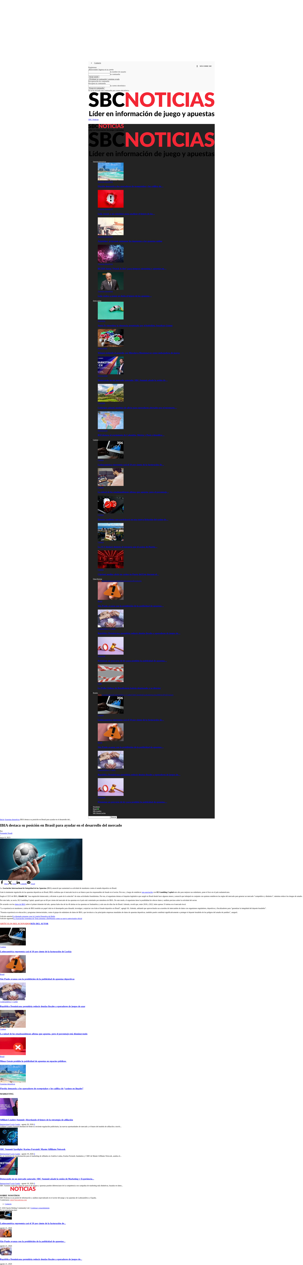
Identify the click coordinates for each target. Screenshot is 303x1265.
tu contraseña (115, 74)
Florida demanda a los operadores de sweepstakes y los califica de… (130, 186)
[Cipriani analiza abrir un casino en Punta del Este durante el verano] (111, 568)
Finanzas (111, 581)
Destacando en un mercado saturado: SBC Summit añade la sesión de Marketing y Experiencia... (47, 1179)
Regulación (137, 581)
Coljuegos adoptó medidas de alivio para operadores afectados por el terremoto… (137, 407)
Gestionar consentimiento (40, 1208)
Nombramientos (127, 581)
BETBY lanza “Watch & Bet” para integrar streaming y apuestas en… (132, 268)
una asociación (147, 892)
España (145, 695)
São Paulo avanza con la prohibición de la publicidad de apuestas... (32, 1241)
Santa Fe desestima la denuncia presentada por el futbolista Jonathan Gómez (135, 325)
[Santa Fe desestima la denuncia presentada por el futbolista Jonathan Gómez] (111, 319)
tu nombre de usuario (118, 72)
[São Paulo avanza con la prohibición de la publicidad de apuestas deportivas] (111, 599)
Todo (100, 581)
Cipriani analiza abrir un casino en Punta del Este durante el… (128, 574)
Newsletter (96, 807)
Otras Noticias (97, 579)
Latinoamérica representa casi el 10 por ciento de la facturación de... (33, 1223)
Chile (100, 684)
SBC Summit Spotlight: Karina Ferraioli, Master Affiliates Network (32, 1149)
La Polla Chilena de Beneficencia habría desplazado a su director (129, 688)
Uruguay (170, 695)
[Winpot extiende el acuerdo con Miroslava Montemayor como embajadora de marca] (111, 346)
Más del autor (39, 923)
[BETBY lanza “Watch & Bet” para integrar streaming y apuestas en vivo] (111, 262)
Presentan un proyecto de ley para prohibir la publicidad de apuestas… (132, 660)
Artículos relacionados (15, 923)
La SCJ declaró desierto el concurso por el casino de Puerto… (127, 547)
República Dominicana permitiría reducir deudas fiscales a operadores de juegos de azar (42, 1006)
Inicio (2, 820)
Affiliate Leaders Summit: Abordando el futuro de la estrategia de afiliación (36, 1120)
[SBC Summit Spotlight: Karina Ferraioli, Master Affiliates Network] (9, 1145)
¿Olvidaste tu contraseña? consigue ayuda (103, 79)
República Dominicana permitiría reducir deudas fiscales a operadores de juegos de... (41, 1259)
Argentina (101, 321)
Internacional (102, 376)
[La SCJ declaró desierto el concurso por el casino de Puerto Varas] (111, 540)
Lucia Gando (15, 1124)
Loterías (118, 581)
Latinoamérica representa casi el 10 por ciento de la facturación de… (131, 464)
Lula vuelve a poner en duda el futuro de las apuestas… (125, 296)
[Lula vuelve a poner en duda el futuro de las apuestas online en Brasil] (111, 289)
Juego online (97, 301)
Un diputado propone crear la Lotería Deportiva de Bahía (33, 916)
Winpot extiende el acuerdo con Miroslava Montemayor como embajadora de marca (139, 353)
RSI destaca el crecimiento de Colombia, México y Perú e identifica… (131, 435)
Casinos (95, 440)
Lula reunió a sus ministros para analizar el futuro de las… (126, 214)
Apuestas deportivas (99, 161)
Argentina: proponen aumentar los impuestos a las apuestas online (130, 241)
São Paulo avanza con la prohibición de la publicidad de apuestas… (131, 606)
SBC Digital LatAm (99, 813)
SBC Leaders (97, 811)
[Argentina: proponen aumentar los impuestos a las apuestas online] (111, 234)
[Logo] (106, 130)
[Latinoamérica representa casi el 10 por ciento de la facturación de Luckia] (111, 458)
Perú (165, 695)
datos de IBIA (20, 904)
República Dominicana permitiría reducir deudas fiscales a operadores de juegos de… (139, 633)
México (160, 695)
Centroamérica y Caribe (107, 629)
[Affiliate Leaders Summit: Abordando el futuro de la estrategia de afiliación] (9, 1115)
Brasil (100, 601)
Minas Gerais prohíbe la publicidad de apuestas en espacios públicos (33, 1061)
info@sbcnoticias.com (18, 1200)
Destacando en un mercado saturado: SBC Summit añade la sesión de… (133, 380)
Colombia (101, 403)
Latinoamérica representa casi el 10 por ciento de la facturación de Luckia (35, 951)
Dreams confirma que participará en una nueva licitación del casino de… (133, 519)
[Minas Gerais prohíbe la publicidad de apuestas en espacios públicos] (13, 1054)
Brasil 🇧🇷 (96, 809)
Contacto (97, 63)
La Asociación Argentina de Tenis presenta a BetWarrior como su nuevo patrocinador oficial (47, 918)
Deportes (105, 581)
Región (95, 693)
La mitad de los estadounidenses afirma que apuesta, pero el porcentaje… (133, 492)
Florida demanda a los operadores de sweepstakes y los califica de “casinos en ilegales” (41, 1088)
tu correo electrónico (117, 86)
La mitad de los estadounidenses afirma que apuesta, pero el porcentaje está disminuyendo (43, 1034)
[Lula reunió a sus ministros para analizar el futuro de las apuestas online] (111, 207)
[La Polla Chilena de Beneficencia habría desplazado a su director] (111, 681)
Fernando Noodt (6, 833)
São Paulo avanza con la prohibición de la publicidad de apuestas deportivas (37, 979)
